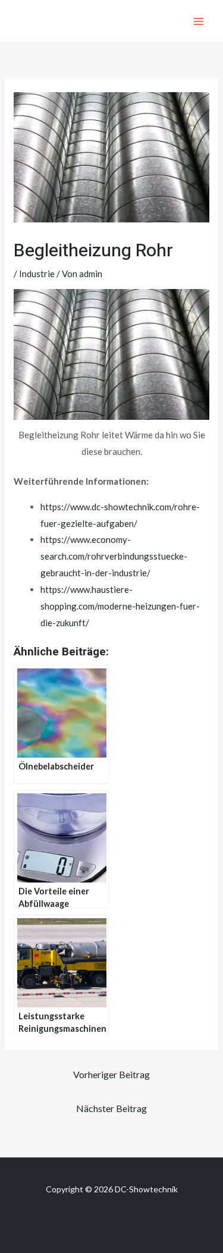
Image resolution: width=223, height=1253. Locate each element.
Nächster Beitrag (111, 1108)
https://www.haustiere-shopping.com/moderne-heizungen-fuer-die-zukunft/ (120, 606)
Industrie (37, 273)
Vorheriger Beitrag (111, 1074)
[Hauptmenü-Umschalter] (199, 21)
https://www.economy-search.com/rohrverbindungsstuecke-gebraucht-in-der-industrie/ (113, 556)
